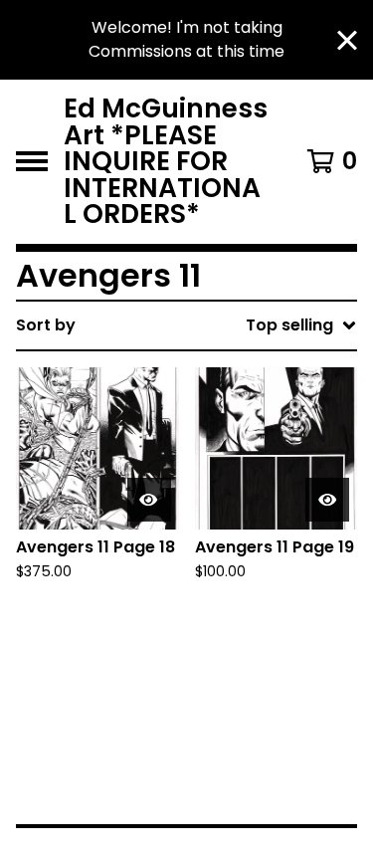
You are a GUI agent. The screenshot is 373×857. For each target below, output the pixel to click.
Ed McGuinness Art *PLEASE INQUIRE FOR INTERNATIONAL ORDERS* (166, 162)
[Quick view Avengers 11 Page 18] (149, 500)
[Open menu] (32, 161)
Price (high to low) (227, 631)
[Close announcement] (347, 40)
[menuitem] (186, 325)
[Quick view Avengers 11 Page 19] (327, 500)
